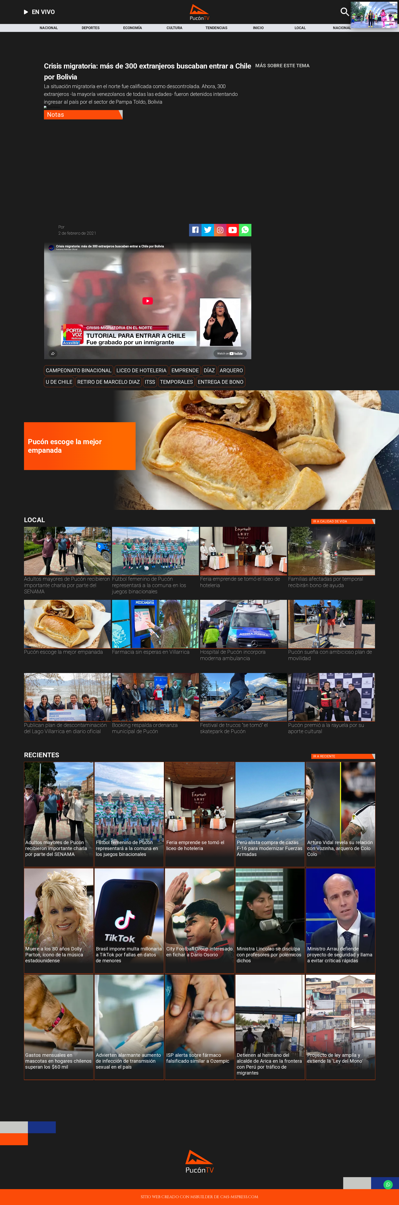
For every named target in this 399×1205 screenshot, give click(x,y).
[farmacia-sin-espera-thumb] (155, 648)
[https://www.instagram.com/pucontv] (220, 230)
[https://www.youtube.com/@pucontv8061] (232, 230)
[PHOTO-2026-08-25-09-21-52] (243, 575)
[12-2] (331, 721)
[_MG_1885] (67, 721)
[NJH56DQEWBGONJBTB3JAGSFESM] (331, 575)
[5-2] (243, 721)
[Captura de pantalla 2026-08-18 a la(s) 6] (243, 648)
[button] (78, 370)
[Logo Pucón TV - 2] (199, 18)
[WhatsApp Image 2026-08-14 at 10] (331, 648)
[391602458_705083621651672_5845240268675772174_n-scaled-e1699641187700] (67, 575)
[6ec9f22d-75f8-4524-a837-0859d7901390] (253, 508)
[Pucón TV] (345, 18)
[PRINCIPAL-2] (155, 575)
